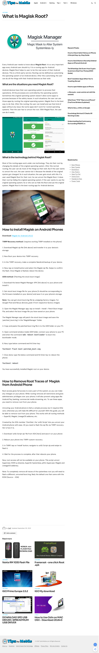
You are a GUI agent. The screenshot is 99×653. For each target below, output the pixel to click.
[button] (92, 3)
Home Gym (75, 177)
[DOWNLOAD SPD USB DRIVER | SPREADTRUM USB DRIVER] (17, 604)
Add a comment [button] (10, 533)
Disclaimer (12, 646)
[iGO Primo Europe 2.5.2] (17, 578)
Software (5, 12)
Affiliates (36, 646)
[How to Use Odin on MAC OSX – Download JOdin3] (50, 604)
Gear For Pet (76, 174)
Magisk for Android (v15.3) (22, 236)
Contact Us (64, 646)
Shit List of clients (55, 646)
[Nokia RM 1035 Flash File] (17, 549)
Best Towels (76, 167)
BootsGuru (75, 170)
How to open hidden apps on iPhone (81, 87)
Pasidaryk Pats (77, 179)
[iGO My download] (50, 578)
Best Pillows (76, 165)
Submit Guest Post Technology (24, 646)
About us (4, 646)
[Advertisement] (83, 30)
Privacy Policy (44, 646)
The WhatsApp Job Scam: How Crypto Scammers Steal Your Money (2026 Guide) (82, 71)
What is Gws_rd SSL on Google (79, 108)
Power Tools (76, 181)
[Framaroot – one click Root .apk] (50, 549)
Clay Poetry (76, 172)
